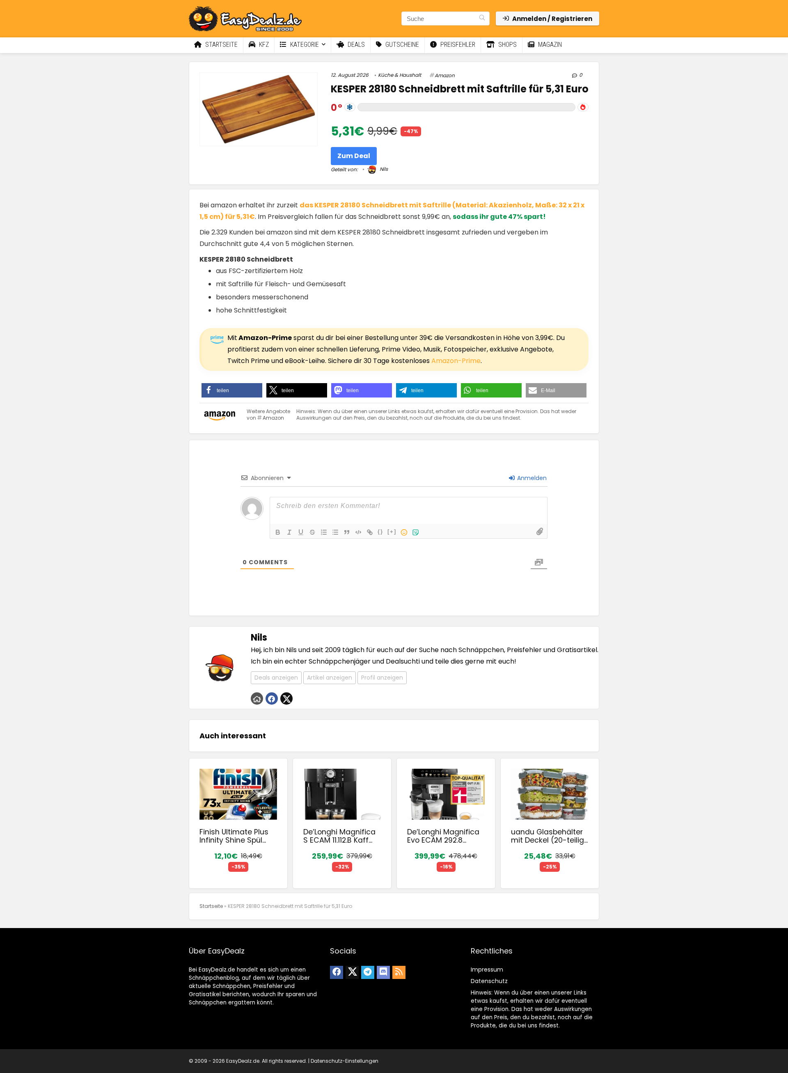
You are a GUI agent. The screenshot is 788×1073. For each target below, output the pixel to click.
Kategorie (304, 44)
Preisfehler (457, 44)
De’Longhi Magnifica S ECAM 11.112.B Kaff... (339, 836)
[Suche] (482, 18)
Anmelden (531, 478)
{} (380, 531)
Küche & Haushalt (399, 74)
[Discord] (383, 972)
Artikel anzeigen (329, 677)
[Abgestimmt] (349, 107)
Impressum (487, 969)
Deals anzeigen (276, 677)
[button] (232, 390)
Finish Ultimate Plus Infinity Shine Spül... (233, 836)
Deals (355, 44)
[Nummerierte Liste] (324, 532)
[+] (391, 531)
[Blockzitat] (347, 532)
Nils (383, 168)
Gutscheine (401, 44)
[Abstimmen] (583, 107)
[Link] (370, 532)
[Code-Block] (358, 532)
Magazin (549, 44)
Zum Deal (353, 156)
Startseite (221, 44)
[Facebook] (336, 972)
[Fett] (278, 532)
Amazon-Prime (456, 360)
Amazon (445, 75)
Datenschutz (489, 981)
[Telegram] (367, 972)
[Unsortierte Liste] (335, 532)
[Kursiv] (289, 532)
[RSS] (398, 972)
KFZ (263, 44)
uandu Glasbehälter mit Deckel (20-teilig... (549, 836)
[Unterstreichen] (301, 532)
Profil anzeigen (382, 677)
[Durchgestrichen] (312, 532)
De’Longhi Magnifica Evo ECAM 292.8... (443, 836)
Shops (507, 44)
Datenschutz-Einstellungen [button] (344, 1060)
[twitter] (352, 972)
